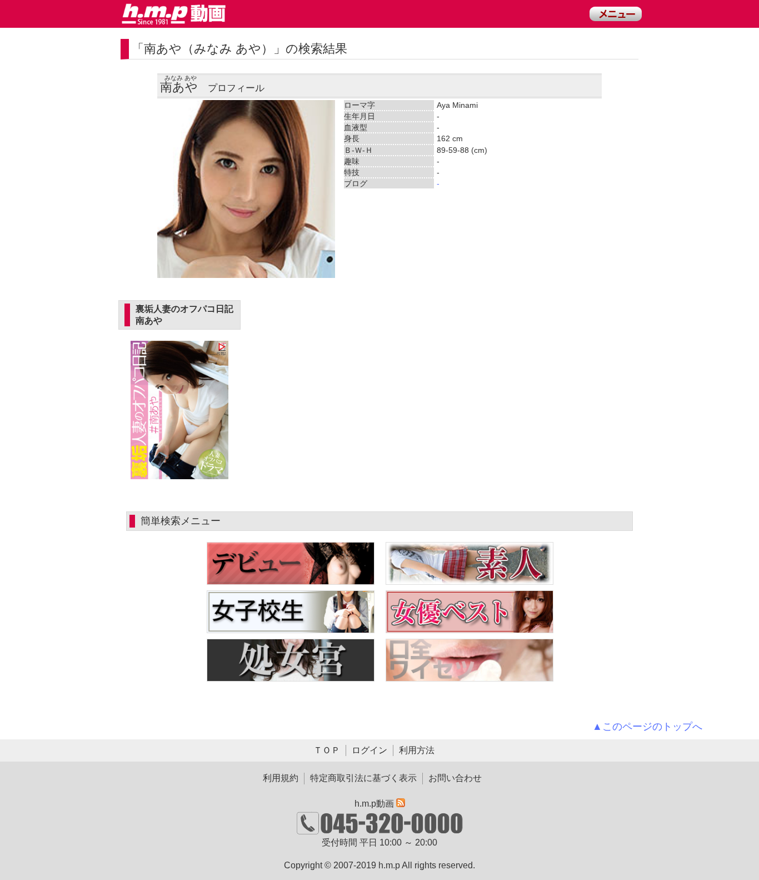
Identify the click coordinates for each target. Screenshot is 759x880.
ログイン (369, 750)
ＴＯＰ (326, 750)
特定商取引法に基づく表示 (363, 778)
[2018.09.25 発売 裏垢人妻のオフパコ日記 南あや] (180, 473)
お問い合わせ (455, 778)
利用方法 (417, 750)
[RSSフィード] (400, 803)
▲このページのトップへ (647, 726)
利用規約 (280, 778)
